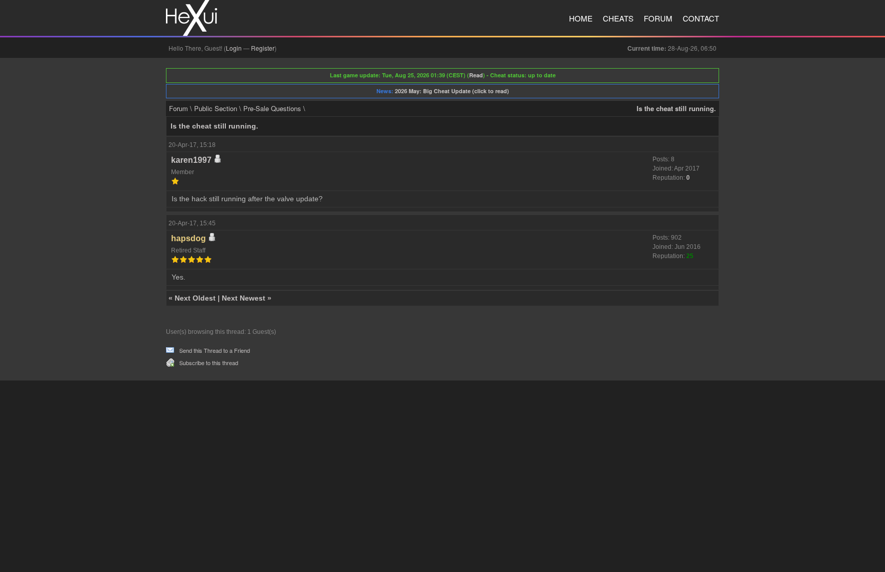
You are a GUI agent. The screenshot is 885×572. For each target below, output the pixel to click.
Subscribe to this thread (208, 362)
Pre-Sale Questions (272, 108)
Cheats (618, 18)
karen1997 (191, 160)
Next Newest (243, 298)
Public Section (215, 108)
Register (263, 48)
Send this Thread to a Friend (214, 350)
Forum (658, 18)
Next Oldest (195, 298)
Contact (701, 18)
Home (581, 18)
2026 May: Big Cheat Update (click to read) (452, 91)
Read (476, 75)
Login (234, 48)
